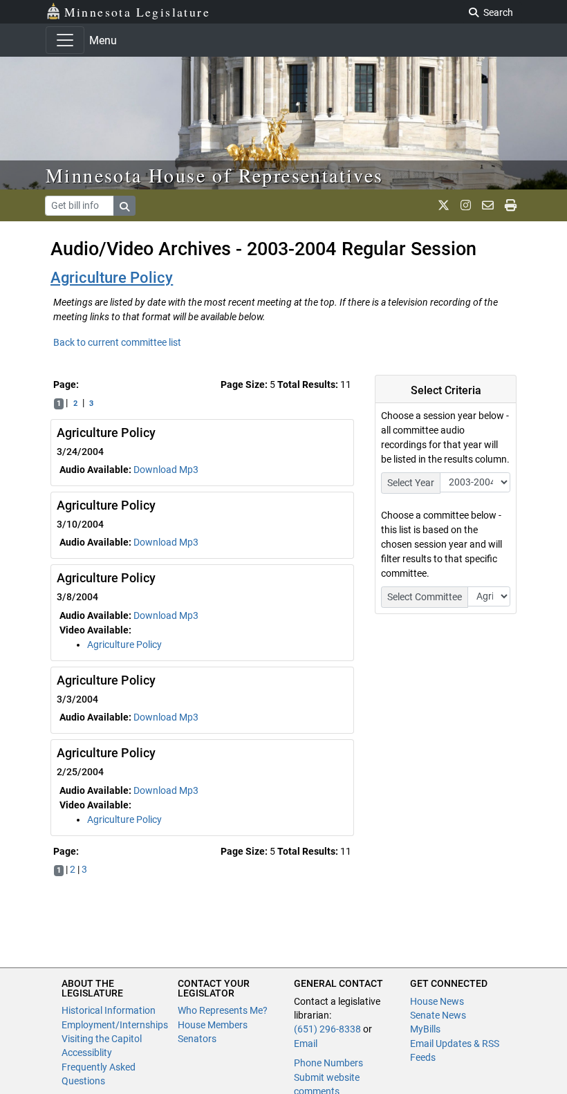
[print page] (510, 205)
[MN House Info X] (443, 205)
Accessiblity (87, 1052)
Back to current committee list (117, 342)
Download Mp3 (165, 469)
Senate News (438, 1015)
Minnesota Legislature (137, 11)
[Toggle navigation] (65, 40)
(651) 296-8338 (327, 1029)
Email (305, 1043)
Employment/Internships (115, 1024)
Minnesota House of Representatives (215, 175)
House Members (213, 1024)
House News (437, 1001)
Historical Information (109, 1010)
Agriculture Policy (111, 277)
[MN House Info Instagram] (465, 205)
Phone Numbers (328, 1062)
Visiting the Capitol (102, 1038)
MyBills (425, 1029)
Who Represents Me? (223, 1010)
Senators (197, 1038)
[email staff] (487, 205)
